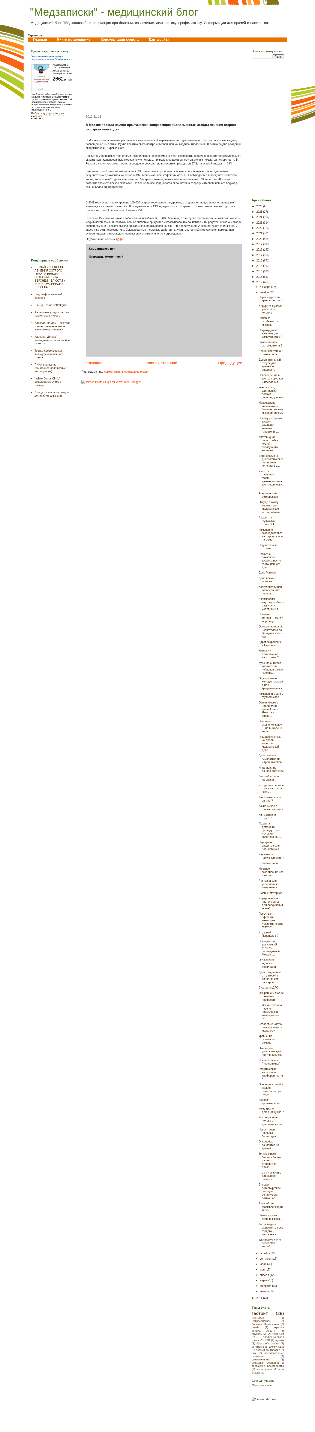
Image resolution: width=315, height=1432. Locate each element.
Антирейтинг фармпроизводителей (271, 1207)
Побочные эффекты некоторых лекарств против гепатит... (271, 920)
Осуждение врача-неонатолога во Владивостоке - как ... (271, 631)
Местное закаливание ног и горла (271, 872)
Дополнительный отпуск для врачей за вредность (270, 364)
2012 (259, 282)
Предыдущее (230, 363)
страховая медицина (265, 1362)
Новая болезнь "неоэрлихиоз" (269, 1062)
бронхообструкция (267, 1343)
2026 (259, 206)
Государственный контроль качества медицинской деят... (270, 743)
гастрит (260, 1313)
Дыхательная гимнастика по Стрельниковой (270, 759)
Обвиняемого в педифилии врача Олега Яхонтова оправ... (268, 709)
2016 (259, 260)
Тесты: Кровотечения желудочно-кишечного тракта (48, 354)
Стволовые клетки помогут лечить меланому (270, 1027)
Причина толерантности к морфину (271, 618)
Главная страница (161, 363)
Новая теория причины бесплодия (267, 1133)
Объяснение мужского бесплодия (267, 963)
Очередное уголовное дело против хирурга (270, 1051)
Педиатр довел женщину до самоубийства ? (270, 333)
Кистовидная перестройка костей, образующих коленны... (268, 443)
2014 (259, 271)
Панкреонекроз (261, 1321)
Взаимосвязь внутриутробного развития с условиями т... (271, 604)
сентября (266, 1258)
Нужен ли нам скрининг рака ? (270, 1217)
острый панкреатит (268, 1349)
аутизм (279, 1340)
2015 (259, 265)
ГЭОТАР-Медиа (61, 67)
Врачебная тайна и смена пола (271, 352)
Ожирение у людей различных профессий (271, 996)
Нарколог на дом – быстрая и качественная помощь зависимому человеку (52, 326)
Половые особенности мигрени (268, 321)
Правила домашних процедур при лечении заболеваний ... (270, 830)
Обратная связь (262, 1385)
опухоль (257, 1333)
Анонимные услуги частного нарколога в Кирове (52, 314)
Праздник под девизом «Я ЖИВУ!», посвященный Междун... (269, 948)
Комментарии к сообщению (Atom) (126, 371)
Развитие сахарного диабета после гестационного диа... (270, 560)
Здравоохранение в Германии (270, 643)
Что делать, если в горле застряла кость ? (271, 788)
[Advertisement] (161, 78)
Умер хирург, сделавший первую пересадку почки (271, 392)
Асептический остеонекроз (268, 495)
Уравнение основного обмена (267, 1039)
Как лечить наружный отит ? (271, 856)
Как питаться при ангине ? (270, 799)
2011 (259, 1298)
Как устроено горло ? (267, 816)
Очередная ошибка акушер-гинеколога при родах (271, 1089)
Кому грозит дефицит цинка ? (271, 1110)
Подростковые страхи (268, 547)
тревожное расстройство (268, 1366)
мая (263, 1269)
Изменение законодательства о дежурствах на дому (271, 534)
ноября (265, 292)
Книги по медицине (73, 39)
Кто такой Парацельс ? (268, 934)
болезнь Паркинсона (265, 1324)
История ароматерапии (269, 1101)
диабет (256, 1327)
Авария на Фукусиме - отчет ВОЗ (267, 521)
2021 (259, 233)
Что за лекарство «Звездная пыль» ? (270, 1176)
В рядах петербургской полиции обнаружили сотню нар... (269, 1191)
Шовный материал (270, 892)
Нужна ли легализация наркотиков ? (269, 654)
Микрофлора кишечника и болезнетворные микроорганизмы (271, 407)
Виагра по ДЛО (268, 987)
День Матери (267, 572)
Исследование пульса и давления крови (270, 1121)
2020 (259, 238)
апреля (265, 1275)
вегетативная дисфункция (268, 1346)
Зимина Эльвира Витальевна (63, 72)
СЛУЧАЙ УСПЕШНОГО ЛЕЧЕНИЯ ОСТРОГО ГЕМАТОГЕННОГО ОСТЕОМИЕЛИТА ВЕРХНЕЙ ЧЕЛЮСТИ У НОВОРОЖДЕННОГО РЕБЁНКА (49, 277)
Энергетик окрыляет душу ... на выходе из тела (270, 726)
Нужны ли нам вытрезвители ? (270, 343)
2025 (259, 211)
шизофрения (264, 1369)
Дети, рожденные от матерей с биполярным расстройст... (270, 977)
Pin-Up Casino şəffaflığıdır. (51, 305)
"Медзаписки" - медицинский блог (114, 12)
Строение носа (268, 863)
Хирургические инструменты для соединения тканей (271, 903)
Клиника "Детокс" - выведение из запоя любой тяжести (52, 340)
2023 (259, 222)
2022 (259, 228)
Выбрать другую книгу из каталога (47, 115)
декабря (265, 286)
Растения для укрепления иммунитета (268, 884)
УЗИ (267, 1340)
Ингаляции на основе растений (271, 769)
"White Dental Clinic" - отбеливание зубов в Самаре (48, 382)
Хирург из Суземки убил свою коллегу (271, 309)
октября (265, 1253)
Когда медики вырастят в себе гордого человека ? (271, 1229)
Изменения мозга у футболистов (271, 695)
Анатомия (258, 1317)
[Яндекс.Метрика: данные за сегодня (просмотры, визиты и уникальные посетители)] (264, 1399)
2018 (259, 249)
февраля (266, 1285)
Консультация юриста (120, 39)
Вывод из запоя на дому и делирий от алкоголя (51, 394)
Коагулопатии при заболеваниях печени (270, 590)
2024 (259, 217)
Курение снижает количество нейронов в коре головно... (271, 668)
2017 (259, 255)
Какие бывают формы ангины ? (271, 807)
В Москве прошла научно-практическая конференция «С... (270, 1011)
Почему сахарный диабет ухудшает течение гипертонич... (270, 425)
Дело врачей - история (268, 579)
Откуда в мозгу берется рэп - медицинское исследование (269, 507)
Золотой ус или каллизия (269, 778)
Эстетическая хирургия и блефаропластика (271, 1074)
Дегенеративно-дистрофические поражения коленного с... (271, 460)
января (265, 1291)
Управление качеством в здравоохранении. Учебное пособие (54, 58)
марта (264, 1280)
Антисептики (276, 1333)
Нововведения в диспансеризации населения (271, 378)
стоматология (260, 1359)
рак (254, 1353)
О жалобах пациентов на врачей (269, 1145)
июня (263, 1264)
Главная (40, 39)
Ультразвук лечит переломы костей (270, 1243)
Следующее (92, 363)
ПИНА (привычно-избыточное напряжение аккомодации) (50, 368)
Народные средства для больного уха (269, 846)
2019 (259, 244)
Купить (72, 79)
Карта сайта (159, 39)
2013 (259, 276)
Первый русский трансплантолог (270, 299)
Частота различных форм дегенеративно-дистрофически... (271, 480)
